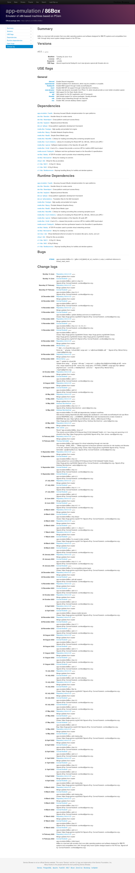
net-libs (39, 154)
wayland (46, 123)
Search (44, 2)
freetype (48, 129)
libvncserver (48, 158)
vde (53, 98)
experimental (49, 84)
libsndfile (48, 139)
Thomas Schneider (62, 441)
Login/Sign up (53, 2)
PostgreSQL (47, 868)
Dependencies (12, 37)
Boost (73, 868)
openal (51, 92)
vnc (53, 100)
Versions (10, 31)
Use (37, 2)
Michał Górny (60, 345)
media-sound (41, 151)
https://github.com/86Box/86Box (31, 21)
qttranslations (47, 199)
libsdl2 (48, 135)
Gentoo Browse (121, 2)
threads (51, 96)
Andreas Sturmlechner (63, 403)
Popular (30, 2)
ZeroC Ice (79, 868)
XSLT (68, 868)
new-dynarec (49, 90)
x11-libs (40, 164)
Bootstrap (87, 868)
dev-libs (40, 116)
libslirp (46, 154)
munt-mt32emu (51, 142)
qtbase (45, 126)
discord (51, 81)
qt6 (53, 94)
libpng (48, 132)
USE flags (10, 34)
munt (52, 88)
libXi (45, 167)
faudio (50, 113)
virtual (39, 161)
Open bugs (10, 43)
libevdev (46, 116)
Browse (23, 2)
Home (9, 2)
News (16, 2)
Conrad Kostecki (61, 278)
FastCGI (62, 868)
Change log (11, 46)
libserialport (48, 119)
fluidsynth (50, 86)
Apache (55, 868)
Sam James (60, 428)
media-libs (40, 129)
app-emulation (23, 10)
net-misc (40, 234)
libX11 (46, 164)
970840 (51, 259)
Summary (10, 28)
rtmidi (47, 148)
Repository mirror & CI (63, 274)
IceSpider (94, 868)
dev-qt (39, 126)
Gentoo (39, 868)
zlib (44, 161)
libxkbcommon (48, 170)
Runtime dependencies (14, 40)
